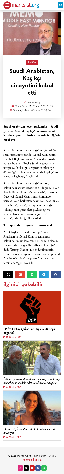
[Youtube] (32, 468)
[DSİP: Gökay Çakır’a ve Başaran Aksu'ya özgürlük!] (32, 308)
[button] (60, 5)
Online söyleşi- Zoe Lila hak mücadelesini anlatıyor (29, 431)
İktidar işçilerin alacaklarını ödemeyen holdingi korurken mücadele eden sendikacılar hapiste (31, 381)
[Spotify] (44, 468)
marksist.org (33, 102)
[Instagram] (20, 468)
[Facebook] (38, 468)
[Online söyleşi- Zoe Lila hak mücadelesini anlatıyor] (32, 408)
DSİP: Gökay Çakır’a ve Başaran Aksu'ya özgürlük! (29, 331)
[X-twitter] (26, 468)
